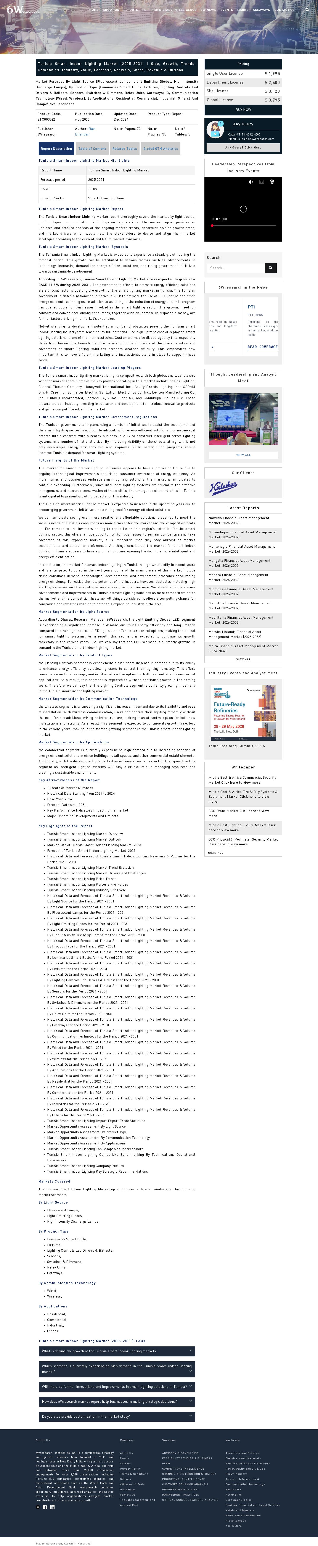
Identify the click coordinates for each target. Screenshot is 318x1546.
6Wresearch (53, 1544)
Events (227, 9)
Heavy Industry (236, 1474)
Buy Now (243, 110)
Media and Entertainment (243, 1515)
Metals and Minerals (240, 1510)
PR (144, 9)
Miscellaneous (236, 1521)
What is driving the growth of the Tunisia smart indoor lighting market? (99, 1351)
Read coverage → (231, 347)
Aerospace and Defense (242, 1453)
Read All (216, 853)
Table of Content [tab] (92, 149)
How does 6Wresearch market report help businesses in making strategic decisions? (110, 1402)
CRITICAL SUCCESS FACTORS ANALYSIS (190, 1500)
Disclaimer (128, 1489)
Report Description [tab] (56, 149)
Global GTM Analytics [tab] (160, 149)
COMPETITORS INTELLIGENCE (183, 1469)
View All (243, 455)
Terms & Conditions (134, 1474)
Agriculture (234, 1526)
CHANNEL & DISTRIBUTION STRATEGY (189, 1474)
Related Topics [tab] (124, 149)
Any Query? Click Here (243, 147)
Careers (125, 1463)
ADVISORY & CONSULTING (180, 1453)
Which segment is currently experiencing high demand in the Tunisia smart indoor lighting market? (117, 1369)
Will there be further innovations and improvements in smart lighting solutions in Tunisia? (114, 1387)
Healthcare (233, 1489)
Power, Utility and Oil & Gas (246, 1469)
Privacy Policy (130, 1469)
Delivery (126, 1479)
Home (94, 9)
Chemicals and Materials (243, 1458)
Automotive (234, 1495)
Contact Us (285, 9)
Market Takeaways (253, 9)
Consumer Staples (239, 1500)
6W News (208, 9)
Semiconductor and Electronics (248, 1463)
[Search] (271, 268)
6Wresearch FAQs (132, 1484)
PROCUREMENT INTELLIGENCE (183, 1479)
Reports (131, 9)
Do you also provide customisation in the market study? (86, 1417)
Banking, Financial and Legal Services (253, 1505)
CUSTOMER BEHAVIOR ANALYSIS (185, 1484)
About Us (111, 9)
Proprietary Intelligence (173, 9)
